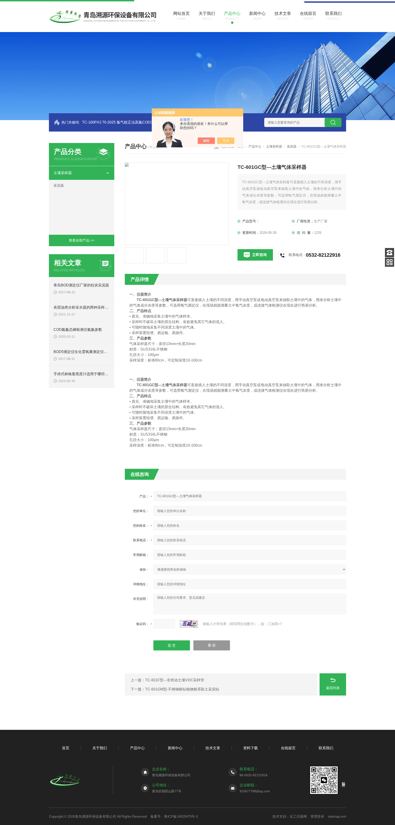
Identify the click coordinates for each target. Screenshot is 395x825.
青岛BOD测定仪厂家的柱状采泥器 (81, 285)
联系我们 (326, 748)
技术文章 (213, 748)
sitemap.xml (337, 816)
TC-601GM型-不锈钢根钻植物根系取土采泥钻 (182, 689)
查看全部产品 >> (81, 240)
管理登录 (317, 816)
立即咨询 (259, 255)
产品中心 (254, 146)
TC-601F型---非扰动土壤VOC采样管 (174, 680)
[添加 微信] (389, 262)
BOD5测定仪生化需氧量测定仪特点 (82, 352)
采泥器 (58, 185)
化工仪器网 (298, 816)
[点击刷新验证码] (189, 624)
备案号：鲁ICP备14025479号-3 (174, 816)
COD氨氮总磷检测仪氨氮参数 (77, 330)
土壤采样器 (62, 173)
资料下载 (250, 748)
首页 (65, 748)
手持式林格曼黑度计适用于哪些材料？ (84, 374)
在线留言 (288, 748)
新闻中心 (175, 748)
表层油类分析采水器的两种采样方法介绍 (86, 307)
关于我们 (99, 748)
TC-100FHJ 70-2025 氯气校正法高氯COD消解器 (121, 122)
